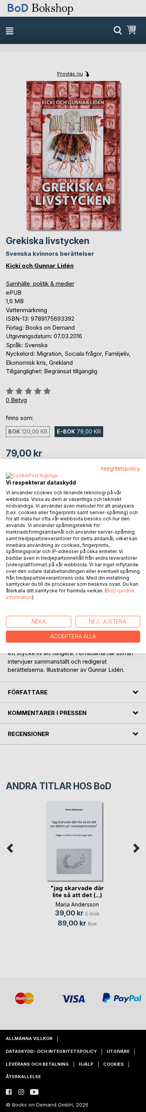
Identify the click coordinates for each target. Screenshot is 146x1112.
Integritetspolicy (120, 469)
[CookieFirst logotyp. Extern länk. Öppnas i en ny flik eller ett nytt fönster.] (32, 476)
